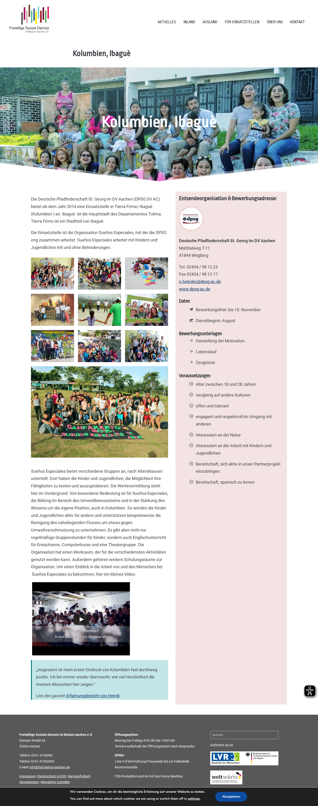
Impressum (27, 776)
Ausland (210, 22)
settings (194, 798)
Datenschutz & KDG (52, 776)
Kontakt (297, 22)
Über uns (275, 22)
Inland (189, 22)
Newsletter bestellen (55, 782)
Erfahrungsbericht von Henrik (93, 696)
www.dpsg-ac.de (194, 289)
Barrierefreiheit (79, 776)
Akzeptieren (231, 796)
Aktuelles (167, 22)
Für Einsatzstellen (242, 22)
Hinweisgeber (29, 782)
